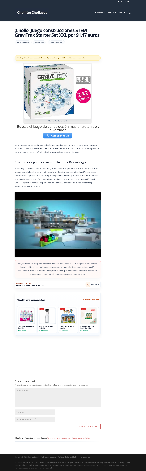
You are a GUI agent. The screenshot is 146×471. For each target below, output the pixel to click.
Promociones (39, 42)
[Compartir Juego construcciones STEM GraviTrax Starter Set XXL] (88, 284)
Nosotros (123, 13)
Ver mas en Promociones (90, 299)
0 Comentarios (56, 42)
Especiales (99, 13)
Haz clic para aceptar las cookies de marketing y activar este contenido (57, 224)
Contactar (112, 13)
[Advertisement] (58, 352)
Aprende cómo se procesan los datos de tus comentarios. (68, 438)
